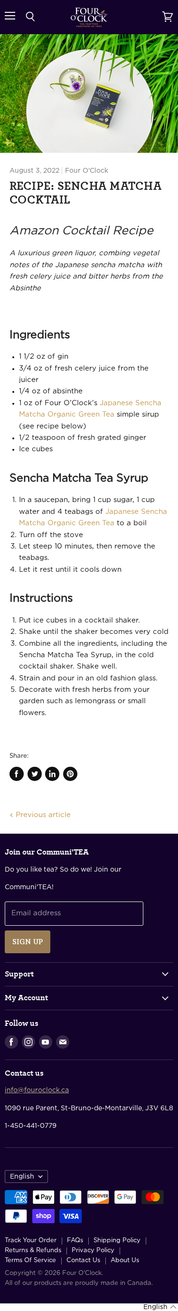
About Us (125, 1260)
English (22, 1177)
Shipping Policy (117, 1240)
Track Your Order (30, 1240)
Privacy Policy (93, 1250)
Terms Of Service (30, 1260)
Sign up (27, 942)
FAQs (75, 1240)
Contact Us (83, 1260)
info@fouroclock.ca (37, 1090)
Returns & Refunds (33, 1250)
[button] (160, 1307)
